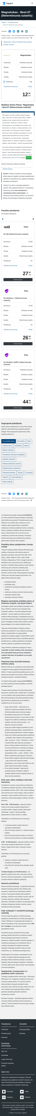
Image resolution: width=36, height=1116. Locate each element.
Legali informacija (15, 157)
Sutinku (29, 157)
